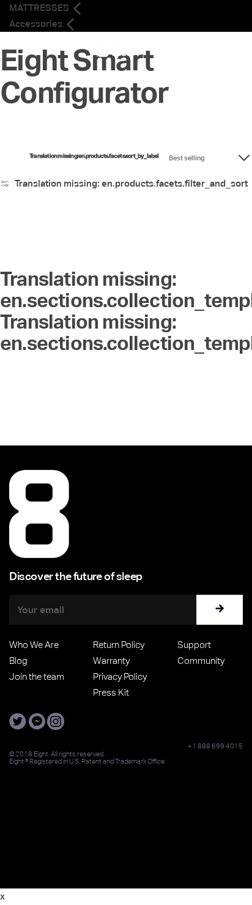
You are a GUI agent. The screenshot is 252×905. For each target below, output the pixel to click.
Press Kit (111, 692)
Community (200, 660)
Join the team (36, 676)
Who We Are (34, 644)
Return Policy (118, 644)
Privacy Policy (120, 676)
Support (194, 644)
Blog (18, 660)
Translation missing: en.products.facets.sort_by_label (94, 156)
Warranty (111, 660)
